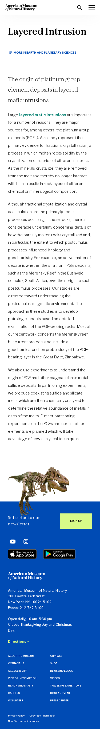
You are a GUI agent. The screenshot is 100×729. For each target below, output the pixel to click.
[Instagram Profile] (24, 541)
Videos (55, 678)
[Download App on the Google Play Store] (59, 554)
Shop (53, 663)
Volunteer (15, 701)
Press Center (59, 701)
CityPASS (56, 656)
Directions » (18, 642)
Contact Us (16, 663)
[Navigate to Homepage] (21, 7)
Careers (14, 693)
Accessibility (17, 671)
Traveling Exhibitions (65, 686)
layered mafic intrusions (42, 115)
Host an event (60, 693)
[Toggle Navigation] (92, 7)
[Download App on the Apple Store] (22, 554)
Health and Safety (20, 686)
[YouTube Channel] (11, 541)
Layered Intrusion (47, 32)
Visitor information (22, 678)
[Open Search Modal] (79, 7)
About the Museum (21, 656)
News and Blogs (61, 671)
